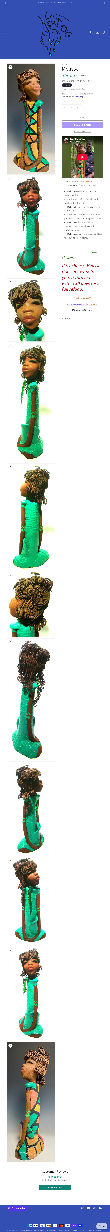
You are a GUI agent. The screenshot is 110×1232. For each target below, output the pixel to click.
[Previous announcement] (5, 3)
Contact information (94, 1230)
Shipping (65, 89)
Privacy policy (51, 1230)
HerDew (15, 1231)
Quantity (65, 101)
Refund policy (39, 1230)
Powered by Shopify (25, 1231)
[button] (6, 32)
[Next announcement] (105, 3)
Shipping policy (78, 1230)
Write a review (55, 1187)
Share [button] (67, 318)
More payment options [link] (82, 131)
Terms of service (64, 1230)
